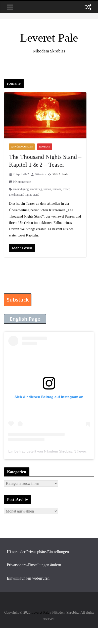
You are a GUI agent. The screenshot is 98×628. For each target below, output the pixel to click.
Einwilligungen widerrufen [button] (28, 578)
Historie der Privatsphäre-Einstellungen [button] (38, 552)
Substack (18, 299)
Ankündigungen (22, 146)
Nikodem (40, 174)
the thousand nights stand (24, 194)
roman (47, 189)
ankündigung (21, 189)
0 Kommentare (22, 182)
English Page (25, 318)
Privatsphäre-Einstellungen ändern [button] (34, 565)
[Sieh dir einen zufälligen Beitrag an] (88, 7)
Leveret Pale (49, 37)
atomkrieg (36, 189)
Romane (44, 146)
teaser (66, 189)
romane (57, 189)
